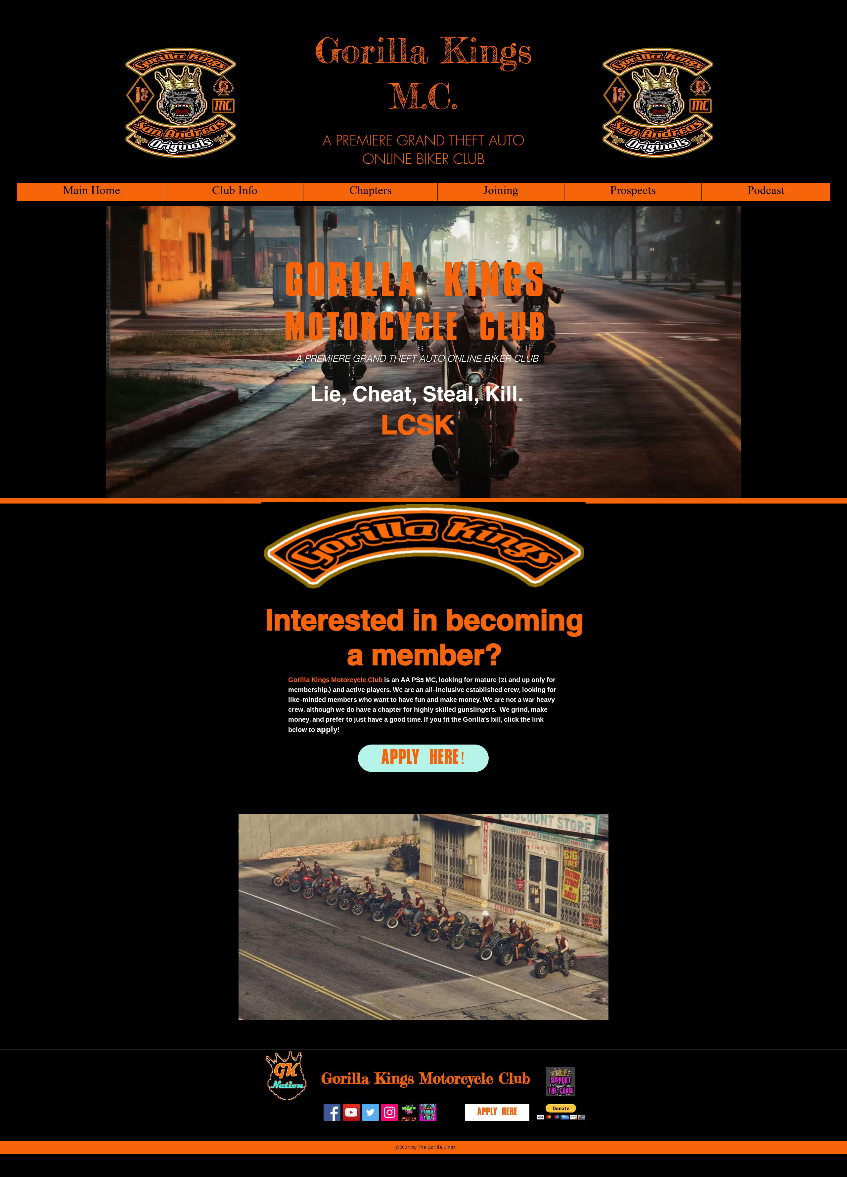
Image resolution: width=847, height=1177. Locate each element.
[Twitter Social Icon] (370, 1112)
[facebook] (332, 1112)
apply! (328, 730)
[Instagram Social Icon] (389, 1112)
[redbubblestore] (428, 1112)
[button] (234, 192)
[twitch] (408, 1112)
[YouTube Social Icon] (351, 1112)
